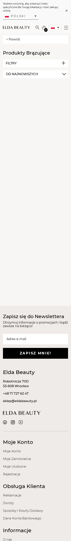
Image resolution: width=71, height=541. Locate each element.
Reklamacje (12, 495)
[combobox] (35, 74)
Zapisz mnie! (35, 353)
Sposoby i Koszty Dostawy (23, 511)
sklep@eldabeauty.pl (20, 401)
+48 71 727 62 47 (16, 393)
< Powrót (13, 39)
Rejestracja (11, 474)
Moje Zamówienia (17, 459)
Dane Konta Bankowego (22, 518)
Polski (18, 16)
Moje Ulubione (14, 466)
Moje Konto (12, 451)
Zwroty (8, 503)
